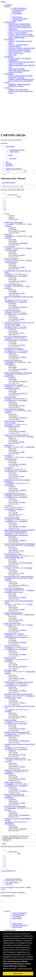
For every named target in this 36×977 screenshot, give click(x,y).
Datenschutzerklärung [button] (24, 968)
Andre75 (10, 274)
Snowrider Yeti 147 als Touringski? (15, 806)
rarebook (10, 519)
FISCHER (29, 568)
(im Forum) (15, 86)
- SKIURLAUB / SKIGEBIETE (20, 81)
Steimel (9, 772)
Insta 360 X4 (8, 455)
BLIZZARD (30, 447)
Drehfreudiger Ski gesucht (13, 310)
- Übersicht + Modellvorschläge (21, 48)
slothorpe (10, 822)
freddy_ (9, 604)
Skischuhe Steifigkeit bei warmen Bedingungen (19, 576)
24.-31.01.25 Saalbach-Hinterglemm (16, 336)
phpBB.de (22, 892)
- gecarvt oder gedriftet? (21, 36)
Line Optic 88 (9, 468)
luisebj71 (10, 533)
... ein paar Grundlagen (17, 32)
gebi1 (9, 469)
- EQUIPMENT (15, 72)
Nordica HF (8, 234)
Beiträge (18, 10)
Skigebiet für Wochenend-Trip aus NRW (17, 732)
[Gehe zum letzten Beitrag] (26, 231)
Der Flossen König (13, 556)
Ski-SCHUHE (30, 545)
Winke (9, 447)
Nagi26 (9, 722)
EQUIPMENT (9, 56)
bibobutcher (10, 236)
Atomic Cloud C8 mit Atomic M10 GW (17, 435)
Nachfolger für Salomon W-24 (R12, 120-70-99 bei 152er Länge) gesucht (19, 323)
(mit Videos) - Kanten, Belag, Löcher (21, 62)
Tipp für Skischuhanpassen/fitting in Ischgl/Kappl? (20, 544)
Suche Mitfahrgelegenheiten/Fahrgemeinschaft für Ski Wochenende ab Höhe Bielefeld (20, 530)
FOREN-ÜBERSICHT (19, 8)
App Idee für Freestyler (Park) (14, 284)
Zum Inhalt (4, 143)
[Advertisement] (18, 113)
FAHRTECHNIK (10, 22)
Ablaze (9, 696)
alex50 (9, 338)
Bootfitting (16, 69)
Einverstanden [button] (18, 973)
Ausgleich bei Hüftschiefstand (14, 613)
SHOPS (7, 82)
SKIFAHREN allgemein (12, 388)
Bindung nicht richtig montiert (14, 222)
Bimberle (11, 684)
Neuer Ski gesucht (10, 397)
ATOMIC (31, 436)
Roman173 (10, 659)
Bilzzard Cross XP (10, 658)
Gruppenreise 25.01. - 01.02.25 (14, 633)
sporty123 (10, 411)
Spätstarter (10, 784)
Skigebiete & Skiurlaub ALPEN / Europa (19, 591)
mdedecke (10, 300)
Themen (17, 17)
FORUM (7, 6)
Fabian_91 (10, 386)
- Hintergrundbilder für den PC (21, 79)
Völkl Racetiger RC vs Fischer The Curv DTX (19, 682)
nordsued (10, 647)
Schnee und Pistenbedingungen (14, 588)
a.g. (8, 507)
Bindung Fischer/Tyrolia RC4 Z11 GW (16, 770)
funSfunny (10, 374)
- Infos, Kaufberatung (19, 70)
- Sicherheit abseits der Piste (20, 34)
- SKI (12, 55)
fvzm (8, 545)
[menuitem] (16, 150)
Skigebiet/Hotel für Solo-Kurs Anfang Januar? (19, 694)
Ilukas (10, 436)
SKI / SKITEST (9, 39)
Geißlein (9, 590)
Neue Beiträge (16, 916)
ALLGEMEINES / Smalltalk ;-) (14, 509)
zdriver (9, 398)
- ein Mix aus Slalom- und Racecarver (19, 52)
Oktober (9, 424)
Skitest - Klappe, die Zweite (13, 782)
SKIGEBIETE (9, 74)
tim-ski (9, 248)
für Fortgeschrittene (19, 25)
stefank (9, 796)
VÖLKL (30, 604)
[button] (5, 193)
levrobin (9, 625)
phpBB (10, 887)
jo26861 (9, 457)
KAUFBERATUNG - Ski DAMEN (16, 328)
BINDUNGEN (9, 376)
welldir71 (10, 350)
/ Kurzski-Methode (19, 24)
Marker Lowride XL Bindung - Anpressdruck (18, 373)
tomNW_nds (11, 578)
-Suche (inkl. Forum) (18, 89)
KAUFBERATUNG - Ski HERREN (16, 276)
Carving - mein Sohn (11, 258)
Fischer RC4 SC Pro (11, 566)
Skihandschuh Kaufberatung (13, 360)
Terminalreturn (11, 808)
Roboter (9, 495)
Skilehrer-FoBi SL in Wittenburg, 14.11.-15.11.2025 (15, 422)
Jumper (11, 760)
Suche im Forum (17, 20)
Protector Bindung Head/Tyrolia (14, 794)
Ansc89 (11, 224)
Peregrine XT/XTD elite (12, 646)
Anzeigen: (5, 836)
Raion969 (10, 362)
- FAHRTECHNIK (16, 37)
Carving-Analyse (10, 246)
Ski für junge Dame (11, 720)
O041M (9, 747)
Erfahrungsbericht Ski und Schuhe (15, 493)
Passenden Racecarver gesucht (14, 348)
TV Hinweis (8, 506)
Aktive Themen (17, 923)
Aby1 (9, 326)
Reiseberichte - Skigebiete (16, 77)
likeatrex (11, 709)
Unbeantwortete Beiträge (19, 925)
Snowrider (8, 810)
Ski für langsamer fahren (12, 518)
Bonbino (11, 483)
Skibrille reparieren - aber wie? (14, 385)
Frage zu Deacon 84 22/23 (13, 623)
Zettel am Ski (9, 445)
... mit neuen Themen (18, 44)
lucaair (9, 286)
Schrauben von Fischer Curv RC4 (15, 758)
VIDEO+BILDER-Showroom (14, 557)
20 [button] (5, 209)
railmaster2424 (11, 734)
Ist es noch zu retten (11, 670)
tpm (8, 614)
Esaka (9, 312)
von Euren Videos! (20, 31)
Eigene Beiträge (17, 918)
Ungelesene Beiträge (18, 915)
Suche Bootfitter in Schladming (14, 409)
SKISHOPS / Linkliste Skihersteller (19, 84)
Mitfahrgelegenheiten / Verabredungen (16, 340)
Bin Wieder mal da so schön (13, 554)
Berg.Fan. (10, 635)
